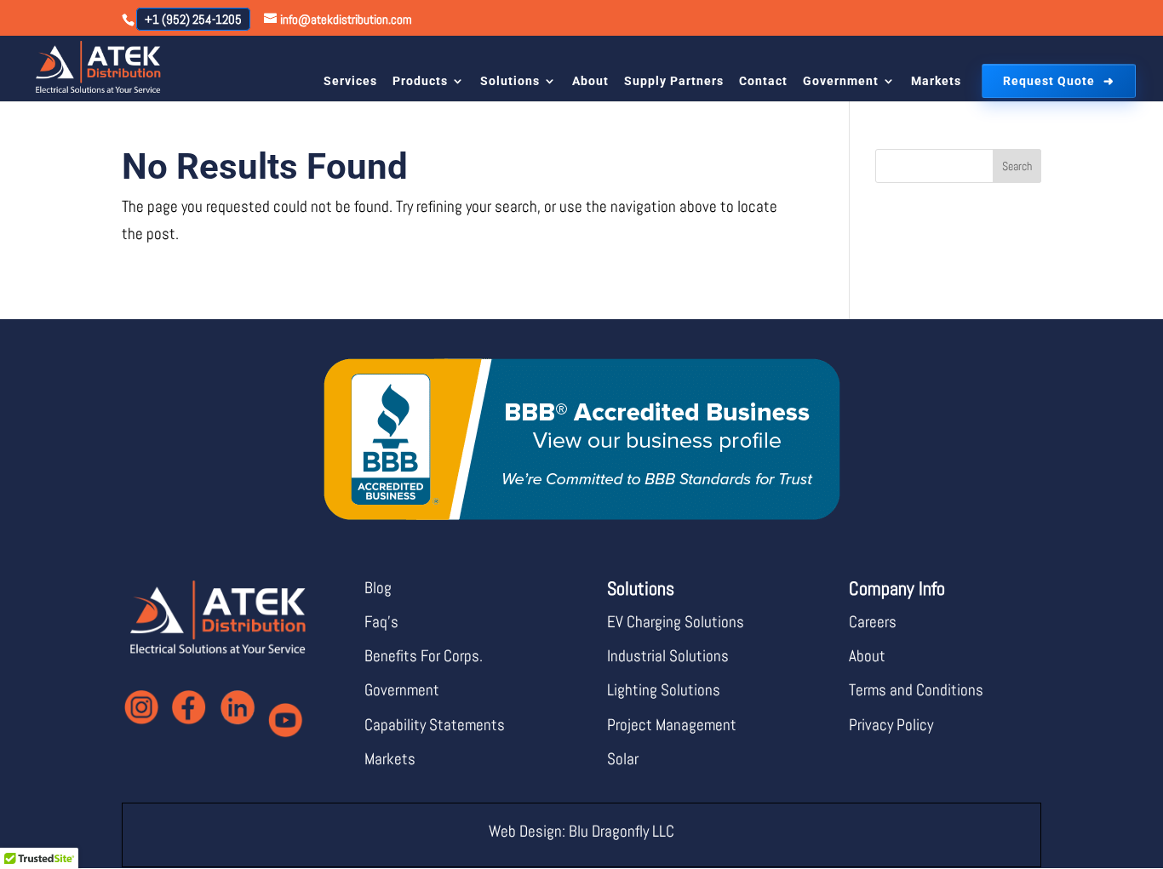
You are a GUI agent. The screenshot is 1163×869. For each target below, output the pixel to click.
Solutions (510, 81)
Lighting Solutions (663, 689)
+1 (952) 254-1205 (193, 19)
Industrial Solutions (668, 655)
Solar (623, 758)
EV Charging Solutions (675, 621)
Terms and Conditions (916, 689)
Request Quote (1049, 81)
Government (841, 81)
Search (1017, 166)
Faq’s (381, 621)
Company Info (897, 588)
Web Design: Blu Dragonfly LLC (581, 831)
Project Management (671, 724)
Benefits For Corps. (423, 655)
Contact (763, 81)
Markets (936, 81)
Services (350, 81)
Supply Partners (674, 81)
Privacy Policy (891, 724)
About (590, 81)
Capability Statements (434, 724)
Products (420, 81)
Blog (378, 587)
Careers (873, 621)
